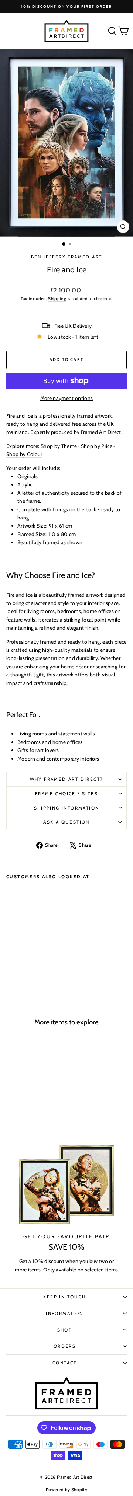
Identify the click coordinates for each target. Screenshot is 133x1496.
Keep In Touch (64, 1297)
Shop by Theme (59, 446)
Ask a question (66, 822)
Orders (65, 1346)
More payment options (66, 398)
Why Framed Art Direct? (66, 779)
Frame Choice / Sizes (66, 793)
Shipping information (66, 808)
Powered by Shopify (66, 1489)
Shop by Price (97, 446)
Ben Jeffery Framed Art (66, 257)
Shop (64, 1330)
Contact (64, 1362)
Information (64, 1313)
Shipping (57, 298)
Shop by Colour (24, 454)
